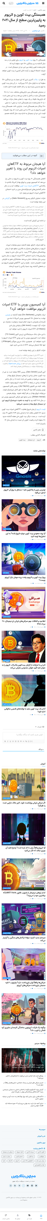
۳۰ (31, 943)
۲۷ (31, 809)
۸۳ (31, 627)
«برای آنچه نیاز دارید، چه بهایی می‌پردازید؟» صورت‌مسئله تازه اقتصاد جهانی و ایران (24, 1104)
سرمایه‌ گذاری (30, 1152)
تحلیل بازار (5, 573)
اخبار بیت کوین (27, 10)
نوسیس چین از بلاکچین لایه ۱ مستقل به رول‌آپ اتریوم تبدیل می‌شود (24, 491)
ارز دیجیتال (31, 440)
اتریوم (21, 60)
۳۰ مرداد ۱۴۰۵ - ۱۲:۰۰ (39, 809)
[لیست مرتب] (15, 741)
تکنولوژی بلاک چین (27, 1161)
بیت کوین (28, 60)
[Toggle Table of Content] (40, 156)
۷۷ (31, 988)
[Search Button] (4, 3)
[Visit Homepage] (27, 3)
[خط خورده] (13, 741)
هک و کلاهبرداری (39, 1165)
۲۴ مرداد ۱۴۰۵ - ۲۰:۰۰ (39, 854)
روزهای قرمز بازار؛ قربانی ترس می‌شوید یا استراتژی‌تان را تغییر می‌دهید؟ (24, 1077)
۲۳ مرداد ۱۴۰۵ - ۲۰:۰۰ (39, 988)
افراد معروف (19, 1152)
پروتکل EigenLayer (15, 363)
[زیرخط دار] (10, 741)
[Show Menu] (43, 3)
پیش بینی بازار (40, 1161)
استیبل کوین (19, 1156)
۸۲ (31, 854)
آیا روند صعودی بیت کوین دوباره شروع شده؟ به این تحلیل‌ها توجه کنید (25, 535)
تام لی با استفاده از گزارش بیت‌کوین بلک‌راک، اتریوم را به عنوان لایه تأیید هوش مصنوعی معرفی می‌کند (23, 666)
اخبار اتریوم (6, 485)
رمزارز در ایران (6, 617)
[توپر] (5, 741)
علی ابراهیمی (36, 31)
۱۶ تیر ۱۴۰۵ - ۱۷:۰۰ (38, 1070)
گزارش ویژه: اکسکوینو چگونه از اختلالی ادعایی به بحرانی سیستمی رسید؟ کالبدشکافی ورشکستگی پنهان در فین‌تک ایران (23, 1090)
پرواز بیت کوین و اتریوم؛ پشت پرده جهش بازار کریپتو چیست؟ (25, 579)
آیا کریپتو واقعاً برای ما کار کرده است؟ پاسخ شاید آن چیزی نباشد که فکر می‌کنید (25, 849)
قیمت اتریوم (41, 409)
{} (28, 741)
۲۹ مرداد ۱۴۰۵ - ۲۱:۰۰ (39, 496)
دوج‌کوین (41, 1156)
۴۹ (31, 671)
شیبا (4, 1161)
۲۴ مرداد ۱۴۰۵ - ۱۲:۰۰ (39, 943)
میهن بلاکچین (41, 10)
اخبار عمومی (6, 660)
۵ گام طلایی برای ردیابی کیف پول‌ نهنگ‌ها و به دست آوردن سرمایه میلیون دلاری (23, 1097)
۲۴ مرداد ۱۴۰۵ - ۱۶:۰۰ (39, 899)
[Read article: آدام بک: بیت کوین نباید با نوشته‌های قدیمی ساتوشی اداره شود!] (23, 690)
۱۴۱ (31, 539)
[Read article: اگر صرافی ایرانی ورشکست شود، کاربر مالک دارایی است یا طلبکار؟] (23, 784)
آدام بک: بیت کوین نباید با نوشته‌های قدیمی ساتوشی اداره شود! (24, 710)
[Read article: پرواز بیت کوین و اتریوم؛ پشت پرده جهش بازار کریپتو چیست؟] (23, 559)
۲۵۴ (31, 1070)
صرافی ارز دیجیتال (8, 1152)
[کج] (7, 741)
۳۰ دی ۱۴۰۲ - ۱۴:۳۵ (21, 31)
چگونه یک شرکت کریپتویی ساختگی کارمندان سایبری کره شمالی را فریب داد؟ (23, 1029)
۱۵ (31, 496)
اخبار (34, 10)
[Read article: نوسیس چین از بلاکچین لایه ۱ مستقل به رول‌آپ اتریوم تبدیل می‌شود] (23, 471)
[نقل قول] (20, 741)
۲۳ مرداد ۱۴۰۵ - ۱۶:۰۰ (39, 1033)
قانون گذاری (41, 1152)
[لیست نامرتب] (18, 741)
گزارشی (7, 198)
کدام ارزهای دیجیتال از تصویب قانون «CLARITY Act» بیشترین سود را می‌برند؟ (24, 894)
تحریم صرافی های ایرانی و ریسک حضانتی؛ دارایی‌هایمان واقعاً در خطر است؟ (23, 1084)
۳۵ (31, 715)
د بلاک (36, 79)
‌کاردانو (10, 1161)
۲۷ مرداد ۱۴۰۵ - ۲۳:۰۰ (39, 715)
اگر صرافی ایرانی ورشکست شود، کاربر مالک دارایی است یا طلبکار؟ (24, 804)
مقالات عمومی (6, 843)
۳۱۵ (31, 583)
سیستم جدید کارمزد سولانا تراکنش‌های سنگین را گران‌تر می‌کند (24, 939)
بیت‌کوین (30, 1156)
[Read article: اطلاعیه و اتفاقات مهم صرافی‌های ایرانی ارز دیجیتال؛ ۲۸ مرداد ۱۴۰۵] (23, 603)
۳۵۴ (31, 899)
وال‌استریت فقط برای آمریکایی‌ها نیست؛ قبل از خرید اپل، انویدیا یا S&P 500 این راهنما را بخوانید (25, 1066)
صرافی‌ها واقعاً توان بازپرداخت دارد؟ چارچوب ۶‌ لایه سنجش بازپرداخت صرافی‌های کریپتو (25, 984)
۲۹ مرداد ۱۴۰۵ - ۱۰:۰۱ (39, 583)
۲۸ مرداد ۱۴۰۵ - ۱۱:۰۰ (39, 671)
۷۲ (31, 1033)
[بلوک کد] (23, 741)
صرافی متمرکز (6, 798)
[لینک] (26, 741)
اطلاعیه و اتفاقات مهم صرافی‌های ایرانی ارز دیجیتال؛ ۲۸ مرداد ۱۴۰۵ (23, 623)
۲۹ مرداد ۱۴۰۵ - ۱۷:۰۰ (39, 539)
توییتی (7, 314)
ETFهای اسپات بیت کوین (29, 185)
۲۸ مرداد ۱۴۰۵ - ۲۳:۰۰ (39, 627)
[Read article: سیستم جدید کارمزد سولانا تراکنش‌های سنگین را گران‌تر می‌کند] (23, 919)
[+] (31, 741)
